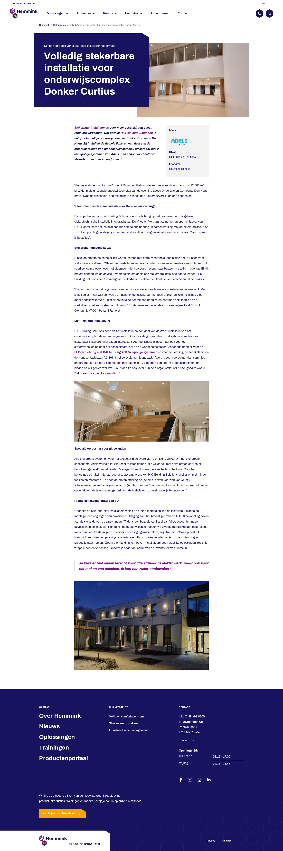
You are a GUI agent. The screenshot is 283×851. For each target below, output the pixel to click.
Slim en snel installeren (124, 723)
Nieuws (49, 726)
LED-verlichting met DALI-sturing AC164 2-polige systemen (115, 352)
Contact (183, 13)
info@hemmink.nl (191, 721)
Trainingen (54, 747)
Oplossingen (57, 737)
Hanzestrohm (22, 3)
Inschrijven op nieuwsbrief (59, 813)
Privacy (211, 841)
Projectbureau (160, 13)
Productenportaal (63, 758)
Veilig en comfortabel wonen (127, 716)
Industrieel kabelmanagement (128, 730)
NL (264, 3)
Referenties (59, 25)
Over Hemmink (60, 716)
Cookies (227, 841)
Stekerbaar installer (88, 127)
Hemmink (44, 25)
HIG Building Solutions (136, 133)
